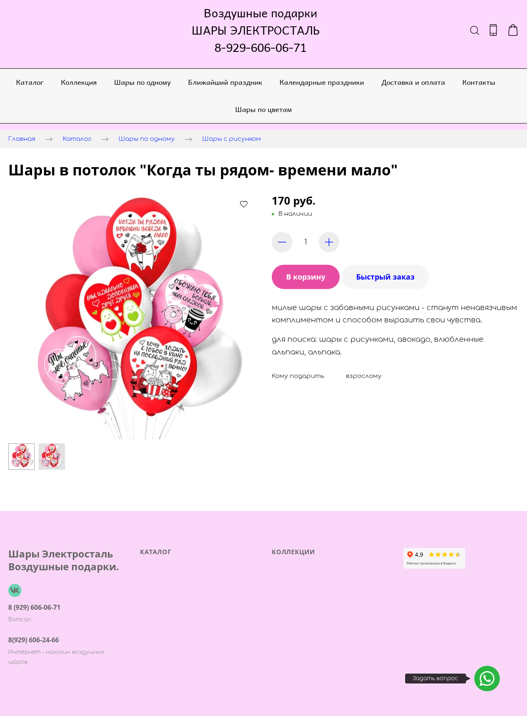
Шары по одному (142, 82)
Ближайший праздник (225, 82)
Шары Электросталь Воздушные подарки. (63, 560)
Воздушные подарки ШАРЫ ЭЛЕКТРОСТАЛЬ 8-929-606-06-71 (260, 30)
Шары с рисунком (231, 138)
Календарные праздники (322, 82)
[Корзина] (513, 30)
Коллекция (79, 82)
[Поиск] (474, 30)
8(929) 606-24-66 (33, 640)
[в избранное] (243, 203)
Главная (21, 138)
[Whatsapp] (487, 678)
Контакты (478, 82)
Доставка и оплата (413, 82)
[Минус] (282, 242)
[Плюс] (329, 242)
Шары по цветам (263, 109)
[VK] (14, 590)
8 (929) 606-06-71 (34, 607)
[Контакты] (493, 30)
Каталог (30, 82)
